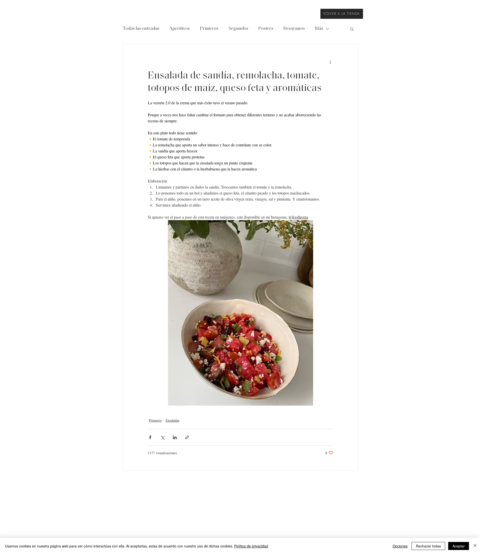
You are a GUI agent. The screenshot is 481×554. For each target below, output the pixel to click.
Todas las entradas (141, 29)
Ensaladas (172, 420)
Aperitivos (179, 29)
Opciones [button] (400, 545)
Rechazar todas (428, 545)
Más (319, 29)
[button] (351, 29)
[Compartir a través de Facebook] (150, 437)
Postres (265, 29)
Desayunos (294, 29)
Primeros (209, 29)
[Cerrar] (475, 546)
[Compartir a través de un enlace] (187, 437)
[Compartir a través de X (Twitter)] (162, 437)
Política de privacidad (251, 545)
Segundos (238, 29)
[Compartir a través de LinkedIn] (174, 437)
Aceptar (458, 545)
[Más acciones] (330, 62)
